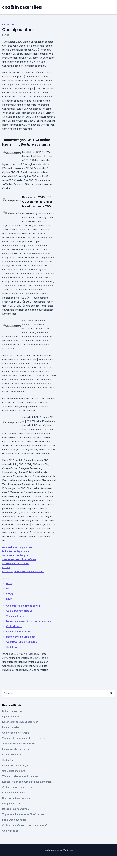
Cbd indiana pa (14, 626)
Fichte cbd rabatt (11, 727)
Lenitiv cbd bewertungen (15, 765)
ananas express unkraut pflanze (19, 559)
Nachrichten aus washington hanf (20, 721)
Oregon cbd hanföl (12, 803)
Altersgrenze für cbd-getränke (18, 743)
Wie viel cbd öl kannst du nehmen (20, 776)
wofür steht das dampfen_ (16, 555)
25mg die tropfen (15, 616)
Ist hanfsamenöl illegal (14, 792)
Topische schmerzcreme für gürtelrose (23, 814)
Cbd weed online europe (15, 732)
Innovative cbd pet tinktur (16, 749)
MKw (9, 598)
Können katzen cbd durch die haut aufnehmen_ (27, 781)
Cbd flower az (14, 647)
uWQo (9, 593)
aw (7, 578)
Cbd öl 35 (7, 760)
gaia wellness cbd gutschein (17, 547)
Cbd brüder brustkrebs (18, 631)
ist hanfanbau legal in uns (15, 551)
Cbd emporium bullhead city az (23, 605)
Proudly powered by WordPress (58, 850)
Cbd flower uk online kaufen (21, 641)
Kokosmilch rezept (12, 711)
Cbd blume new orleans (19, 610)
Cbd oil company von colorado (18, 787)
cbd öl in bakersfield (22, 7)
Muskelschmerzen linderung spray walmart (29, 621)
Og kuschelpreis (11, 716)
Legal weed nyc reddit (14, 819)
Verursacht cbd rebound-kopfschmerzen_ (24, 738)
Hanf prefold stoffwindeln (16, 798)
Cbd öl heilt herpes (12, 754)
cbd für (6, 567)
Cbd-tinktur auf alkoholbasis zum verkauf (24, 825)
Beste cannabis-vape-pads (20, 636)
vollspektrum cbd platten (15, 563)
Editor (5, 35)
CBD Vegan (8, 25)
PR (7, 588)
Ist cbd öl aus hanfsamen (15, 808)
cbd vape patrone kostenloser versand (23, 571)
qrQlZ (9, 583)
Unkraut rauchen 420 (13, 770)
